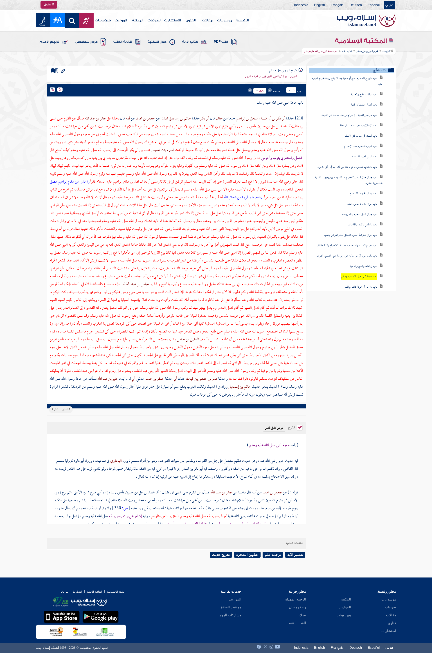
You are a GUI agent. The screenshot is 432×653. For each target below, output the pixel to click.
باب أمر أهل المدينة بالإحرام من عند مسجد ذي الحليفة (349, 115)
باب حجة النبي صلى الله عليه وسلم (359, 276)
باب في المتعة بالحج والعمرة (363, 266)
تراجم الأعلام (49, 42)
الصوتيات (154, 20)
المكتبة (137, 20)
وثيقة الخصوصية (115, 591)
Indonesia (301, 5)
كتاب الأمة (190, 42)
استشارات (388, 631)
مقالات (207, 20)
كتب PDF (221, 42)
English (319, 5)
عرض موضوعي (86, 42)
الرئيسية (242, 20)
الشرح (291, 427)
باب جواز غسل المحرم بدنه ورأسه (359, 214)
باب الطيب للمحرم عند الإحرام (360, 146)
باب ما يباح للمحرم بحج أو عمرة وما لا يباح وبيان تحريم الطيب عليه (347, 81)
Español (374, 5)
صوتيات (390, 607)
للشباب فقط (297, 623)
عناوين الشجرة (247, 555)
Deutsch (355, 5)
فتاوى (392, 623)
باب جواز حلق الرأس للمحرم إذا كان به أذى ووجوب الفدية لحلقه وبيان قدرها (348, 180)
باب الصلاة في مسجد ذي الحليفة (360, 136)
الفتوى (191, 20)
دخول (48, 4)
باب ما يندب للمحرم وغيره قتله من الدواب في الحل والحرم (347, 167)
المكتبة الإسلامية (361, 40)
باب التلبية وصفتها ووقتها (364, 105)
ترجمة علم (273, 555)
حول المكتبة (157, 42)
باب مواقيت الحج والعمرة (364, 94)
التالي (55, 409)
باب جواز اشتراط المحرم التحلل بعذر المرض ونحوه (350, 235)
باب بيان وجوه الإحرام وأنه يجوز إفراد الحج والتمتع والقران (347, 256)
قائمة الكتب (122, 42)
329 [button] (262, 91)
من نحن (64, 591)
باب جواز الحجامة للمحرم (363, 193)
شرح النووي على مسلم (367, 51)
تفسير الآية (295, 555)
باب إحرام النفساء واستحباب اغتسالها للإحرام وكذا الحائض (346, 245)
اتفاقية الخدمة (94, 591)
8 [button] (294, 90)
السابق (65, 409)
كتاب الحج (347, 51)
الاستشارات (172, 20)
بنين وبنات (103, 20)
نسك (302, 615)
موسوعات (224, 20)
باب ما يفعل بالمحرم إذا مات (362, 225)
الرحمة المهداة (295, 599)
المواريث (121, 20)
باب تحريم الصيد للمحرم (364, 157)
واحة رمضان (297, 607)
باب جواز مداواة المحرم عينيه (362, 204)
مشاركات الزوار (230, 615)
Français (337, 5)
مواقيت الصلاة (231, 607)
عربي (389, 5)
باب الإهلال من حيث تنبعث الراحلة (358, 125)
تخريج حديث (221, 555)
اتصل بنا (77, 591)
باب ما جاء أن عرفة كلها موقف (361, 287)
